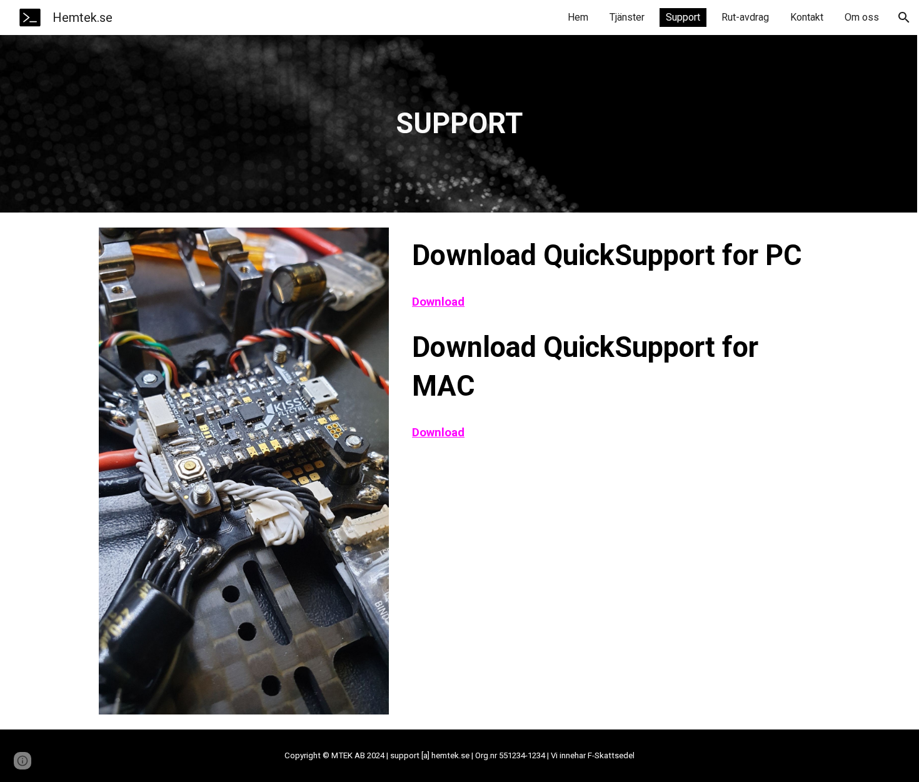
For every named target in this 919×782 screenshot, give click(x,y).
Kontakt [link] (806, 17)
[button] (904, 18)
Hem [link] (578, 17)
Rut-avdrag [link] (745, 17)
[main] (459, 124)
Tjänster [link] (627, 17)
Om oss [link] (862, 17)
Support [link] (683, 17)
